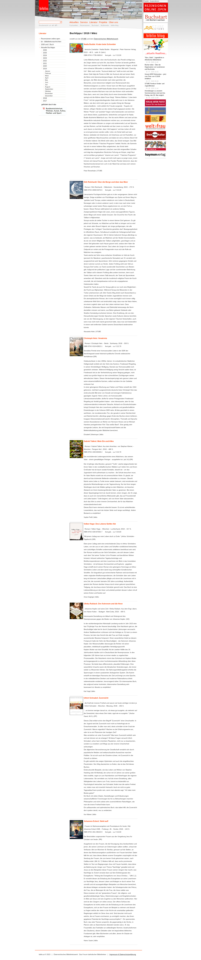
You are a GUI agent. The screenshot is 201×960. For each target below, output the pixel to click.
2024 (45, 55)
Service (84, 22)
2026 (45, 50)
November (49, 93)
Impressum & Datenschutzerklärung (122, 954)
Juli (46, 85)
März (47, 76)
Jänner (47, 71)
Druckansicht (43, 25)
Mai (46, 80)
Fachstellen (73, 25)
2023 (45, 58)
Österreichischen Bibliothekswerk (106, 39)
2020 (45, 66)
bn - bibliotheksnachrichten (51, 42)
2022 (45, 61)
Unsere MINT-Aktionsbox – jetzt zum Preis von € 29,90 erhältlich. (155, 76)
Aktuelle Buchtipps (48, 47)
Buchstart (95, 25)
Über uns (113, 22)
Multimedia (105, 25)
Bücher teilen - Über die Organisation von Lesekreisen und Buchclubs (155, 67)
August (47, 87)
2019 (45, 69)
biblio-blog (114, 25)
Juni (46, 82)
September (49, 89)
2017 (45, 101)
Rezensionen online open (50, 39)
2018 (45, 98)
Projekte (103, 22)
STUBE (83, 39)
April (46, 78)
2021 (45, 63)
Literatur (93, 22)
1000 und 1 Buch (47, 44)
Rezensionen (85, 25)
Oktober (48, 91)
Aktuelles (74, 22)
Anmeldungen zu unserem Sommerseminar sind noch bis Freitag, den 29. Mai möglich (155, 93)
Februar (48, 73)
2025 (45, 53)
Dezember (49, 96)
